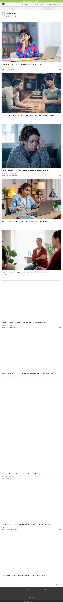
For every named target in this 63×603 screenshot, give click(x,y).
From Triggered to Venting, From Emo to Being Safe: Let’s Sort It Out (24, 221)
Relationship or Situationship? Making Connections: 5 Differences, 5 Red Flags (27, 524)
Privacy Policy (31, 601)
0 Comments (13, 69)
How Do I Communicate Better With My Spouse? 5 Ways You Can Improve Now (28, 115)
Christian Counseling (12, 175)
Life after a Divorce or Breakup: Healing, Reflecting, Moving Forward (24, 474)
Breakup (11, 478)
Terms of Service (35, 601)
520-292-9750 (25, 1)
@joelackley (3, 69)
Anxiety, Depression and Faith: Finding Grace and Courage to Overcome (25, 170)
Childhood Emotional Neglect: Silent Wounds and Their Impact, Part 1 (24, 322)
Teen (10, 69)
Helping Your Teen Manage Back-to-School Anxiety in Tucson (22, 64)
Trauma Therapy (11, 276)
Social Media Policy (40, 601)
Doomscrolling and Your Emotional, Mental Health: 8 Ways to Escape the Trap (27, 373)
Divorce (13, 478)
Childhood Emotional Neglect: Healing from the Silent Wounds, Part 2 (25, 272)
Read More (60, 69)
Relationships (11, 327)
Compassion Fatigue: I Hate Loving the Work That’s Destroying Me (23, 575)
